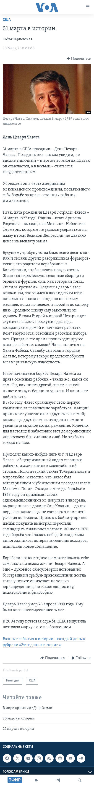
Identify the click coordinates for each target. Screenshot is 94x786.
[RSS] (49, 758)
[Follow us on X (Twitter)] (17, 758)
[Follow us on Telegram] (81, 758)
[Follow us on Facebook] (7, 758)
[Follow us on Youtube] (28, 758)
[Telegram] (58, 780)
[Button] (79, 59)
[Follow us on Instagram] (38, 758)
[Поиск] (79, 780)
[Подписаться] (70, 758)
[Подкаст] (59, 758)
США (7, 20)
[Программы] (36, 780)
